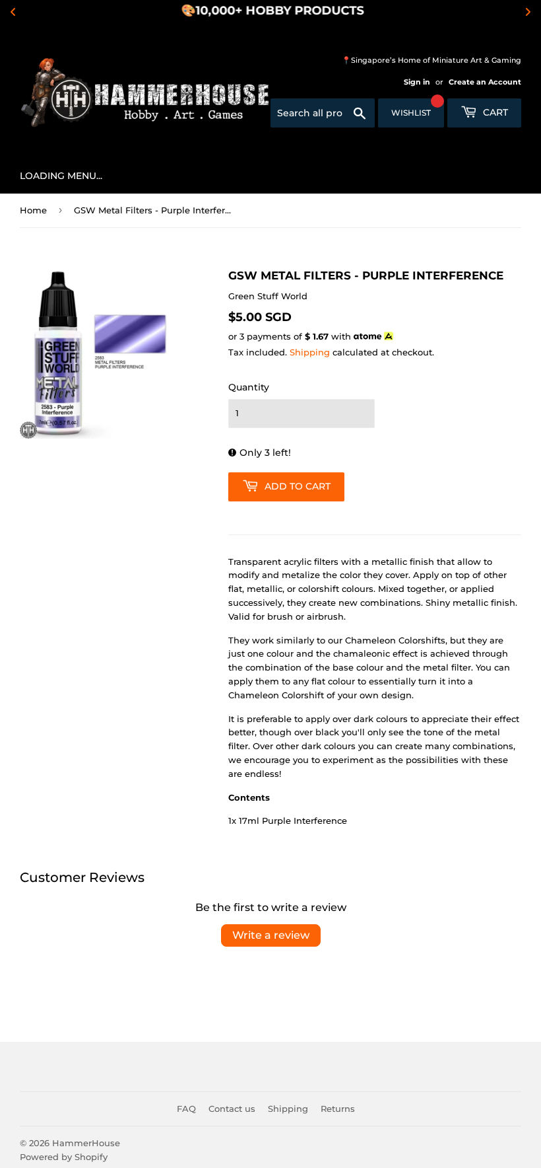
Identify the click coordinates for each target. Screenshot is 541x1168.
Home (33, 210)
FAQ (186, 1108)
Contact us (231, 1108)
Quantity (248, 387)
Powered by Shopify (64, 1156)
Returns (338, 1108)
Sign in (417, 82)
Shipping (310, 352)
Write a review (270, 935)
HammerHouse (86, 1143)
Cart (494, 112)
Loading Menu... (61, 176)
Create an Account (485, 82)
